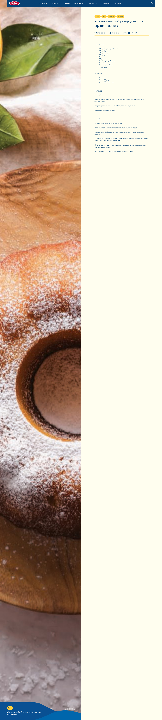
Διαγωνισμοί (118, 3)
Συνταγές (67, 3)
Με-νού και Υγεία (79, 3)
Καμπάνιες (92, 3)
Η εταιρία (42, 3)
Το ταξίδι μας (106, 3)
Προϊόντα (55, 3)
